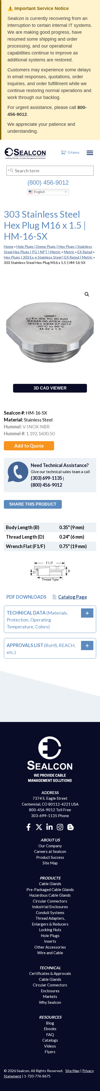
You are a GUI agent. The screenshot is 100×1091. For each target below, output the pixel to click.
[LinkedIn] (49, 826)
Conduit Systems (50, 912)
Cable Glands (50, 883)
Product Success (50, 857)
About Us (50, 840)
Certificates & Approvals (50, 973)
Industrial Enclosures (50, 906)
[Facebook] (28, 826)
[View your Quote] (63, 152)
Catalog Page (72, 597)
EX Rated (84, 252)
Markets (50, 996)
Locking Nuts (50, 929)
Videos (50, 1046)
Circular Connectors (50, 901)
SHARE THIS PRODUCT (32, 504)
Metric (69, 252)
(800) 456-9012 (48, 182)
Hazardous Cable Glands (50, 895)
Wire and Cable (50, 952)
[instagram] (60, 826)
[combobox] (50, 171)
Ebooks (50, 1028)
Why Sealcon (50, 1002)
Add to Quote (29, 446)
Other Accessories (50, 947)
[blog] (70, 826)
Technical (50, 967)
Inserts (50, 941)
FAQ (50, 1034)
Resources (50, 1017)
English (39, 192)
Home (8, 246)
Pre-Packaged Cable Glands (50, 889)
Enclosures (50, 990)
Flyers (50, 1051)
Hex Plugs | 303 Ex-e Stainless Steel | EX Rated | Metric (48, 257)
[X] (39, 826)
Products (50, 878)
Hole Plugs (50, 935)
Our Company (50, 845)
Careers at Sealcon (50, 851)
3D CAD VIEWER (50, 388)
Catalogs (50, 1040)
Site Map (50, 863)
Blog (50, 1023)
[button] (87, 294)
